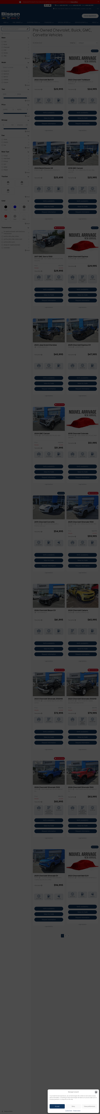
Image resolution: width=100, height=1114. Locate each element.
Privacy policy (76, 1110)
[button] (96, 1092)
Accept (57, 1106)
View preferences (89, 1106)
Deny (73, 1106)
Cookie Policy (68, 1110)
